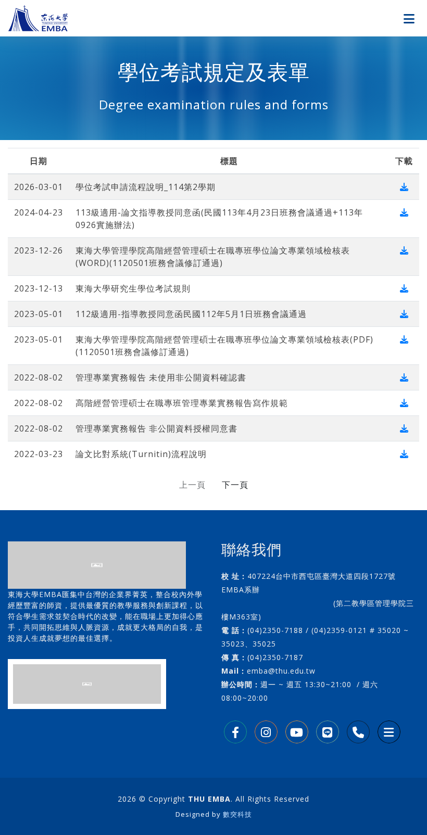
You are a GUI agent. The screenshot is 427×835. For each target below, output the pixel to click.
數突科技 (237, 814)
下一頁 (235, 484)
